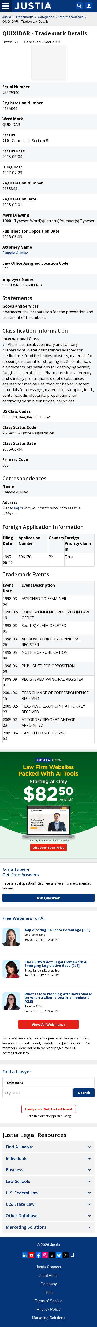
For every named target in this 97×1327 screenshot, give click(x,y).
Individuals (16, 1158)
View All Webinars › (48, 1024)
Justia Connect (48, 1267)
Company (48, 1284)
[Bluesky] (59, 1255)
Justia (6, 17)
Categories (46, 17)
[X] (66, 1255)
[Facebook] (38, 1255)
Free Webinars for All (24, 918)
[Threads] (52, 1255)
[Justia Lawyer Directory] (72, 1255)
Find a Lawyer (16, 1071)
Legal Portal (48, 1275)
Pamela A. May (15, 252)
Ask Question (48, 898)
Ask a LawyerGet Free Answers (20, 872)
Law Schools (18, 1181)
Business (14, 1170)
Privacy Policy (49, 1309)
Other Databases (23, 1216)
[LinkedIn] (25, 1255)
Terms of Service (48, 1301)
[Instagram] (45, 1255)
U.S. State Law (20, 1204)
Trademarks (24, 17)
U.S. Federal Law (22, 1193)
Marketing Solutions (26, 1227)
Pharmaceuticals (71, 17)
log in (18, 508)
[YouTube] (31, 1255)
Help (48, 1292)
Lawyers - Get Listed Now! (48, 1109)
